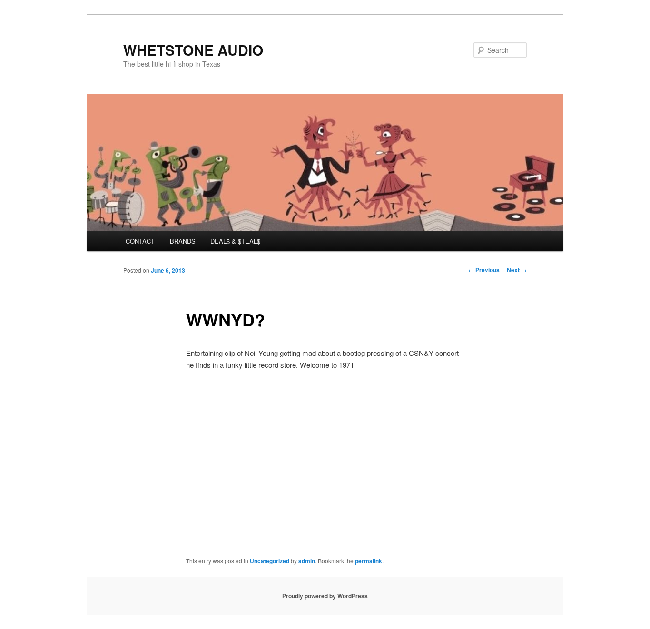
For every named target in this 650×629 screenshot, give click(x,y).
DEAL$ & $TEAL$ (235, 241)
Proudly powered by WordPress (325, 595)
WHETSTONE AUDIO (193, 49)
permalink (368, 561)
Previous (484, 269)
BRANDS (183, 241)
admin (306, 561)
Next (517, 269)
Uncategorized (269, 561)
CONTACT (140, 241)
